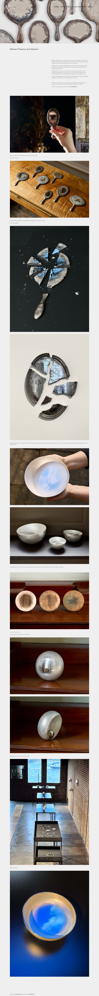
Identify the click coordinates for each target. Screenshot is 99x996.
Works (56, 7)
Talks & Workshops (79, 7)
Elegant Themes (19, 994)
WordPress (31, 994)
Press (69, 7)
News (90, 7)
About (63, 7)
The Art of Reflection (73, 86)
